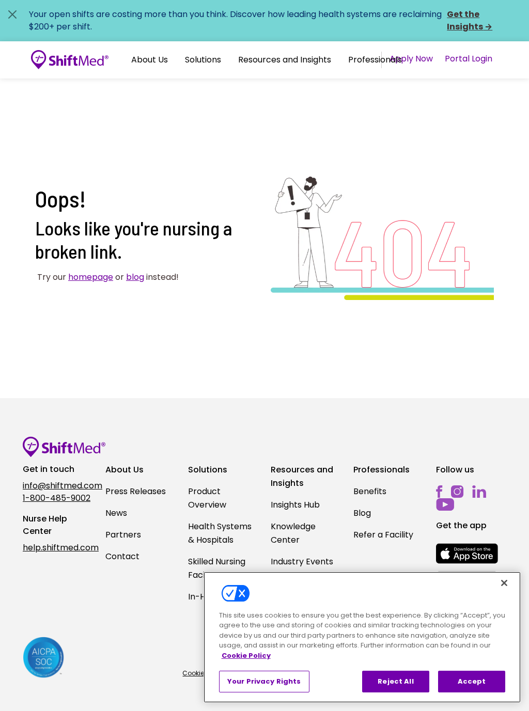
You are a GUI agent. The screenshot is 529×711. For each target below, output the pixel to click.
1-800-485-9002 (56, 498)
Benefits (369, 491)
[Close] (504, 583)
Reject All (395, 681)
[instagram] (457, 491)
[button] (149, 60)
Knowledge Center (293, 533)
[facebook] (439, 491)
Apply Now (411, 59)
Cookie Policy (246, 655)
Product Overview (207, 498)
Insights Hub (295, 505)
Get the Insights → (469, 20)
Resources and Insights (284, 60)
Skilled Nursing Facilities (216, 568)
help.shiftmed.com (58, 548)
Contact (122, 556)
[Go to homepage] (69, 59)
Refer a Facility (383, 535)
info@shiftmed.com (58, 486)
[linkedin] (479, 491)
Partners (123, 535)
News (116, 513)
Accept (472, 681)
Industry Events (302, 561)
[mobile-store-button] (467, 553)
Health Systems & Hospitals (220, 533)
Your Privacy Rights (264, 681)
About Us (149, 60)
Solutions (203, 60)
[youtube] (445, 504)
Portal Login (468, 59)
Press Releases (135, 491)
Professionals (375, 60)
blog (135, 277)
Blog (362, 513)
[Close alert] (12, 14)
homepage (90, 277)
